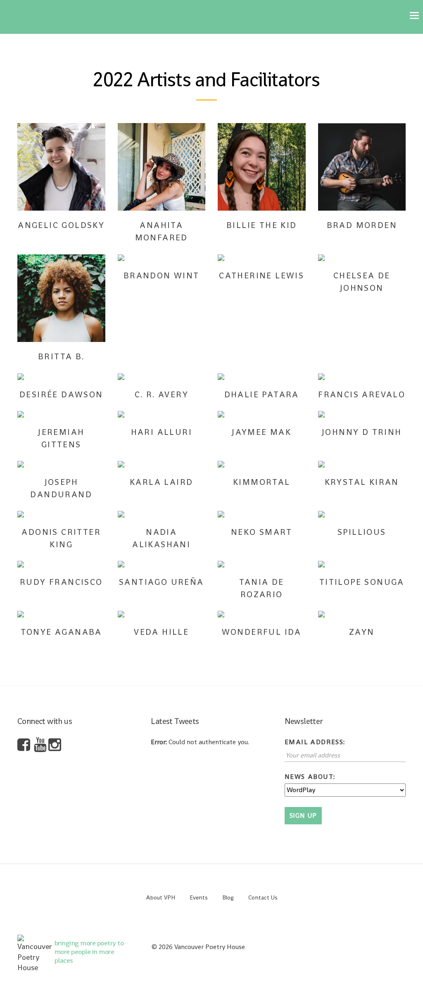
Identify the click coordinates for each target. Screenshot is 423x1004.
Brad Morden (362, 225)
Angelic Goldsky (61, 225)
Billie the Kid (261, 225)
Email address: (315, 742)
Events (199, 897)
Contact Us (263, 897)
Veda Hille (161, 632)
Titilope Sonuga (361, 582)
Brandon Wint (162, 275)
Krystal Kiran (362, 482)
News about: (310, 776)
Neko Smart (261, 532)
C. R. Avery (161, 394)
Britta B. (61, 356)
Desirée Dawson (61, 394)
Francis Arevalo (361, 394)
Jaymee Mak (261, 432)
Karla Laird (161, 482)
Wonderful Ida (262, 632)
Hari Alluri (161, 432)
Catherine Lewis (261, 275)
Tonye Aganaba (61, 632)
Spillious (361, 532)
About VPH (160, 897)
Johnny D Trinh (362, 432)
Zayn (362, 632)
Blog (228, 897)
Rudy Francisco (61, 582)
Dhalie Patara (261, 394)
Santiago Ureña (161, 582)
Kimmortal (261, 482)
